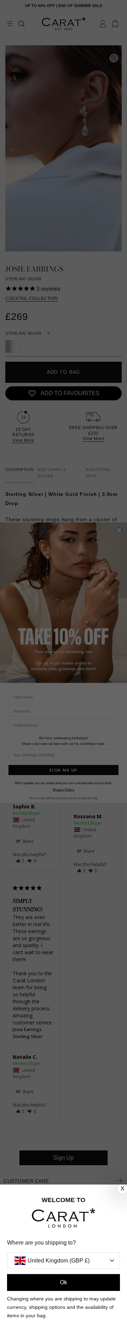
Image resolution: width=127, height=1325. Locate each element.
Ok (63, 1282)
